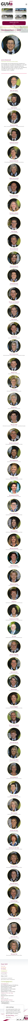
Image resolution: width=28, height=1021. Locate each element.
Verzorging (3, 968)
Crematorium (4, 971)
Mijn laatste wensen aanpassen (8, 979)
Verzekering (3, 967)
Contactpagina (4, 972)
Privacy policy (4, 974)
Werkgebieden (5, 1003)
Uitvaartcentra (4, 970)
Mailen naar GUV (4, 998)
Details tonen (8, 1017)
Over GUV (3, 966)
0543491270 (3, 994)
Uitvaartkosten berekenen (6, 978)
